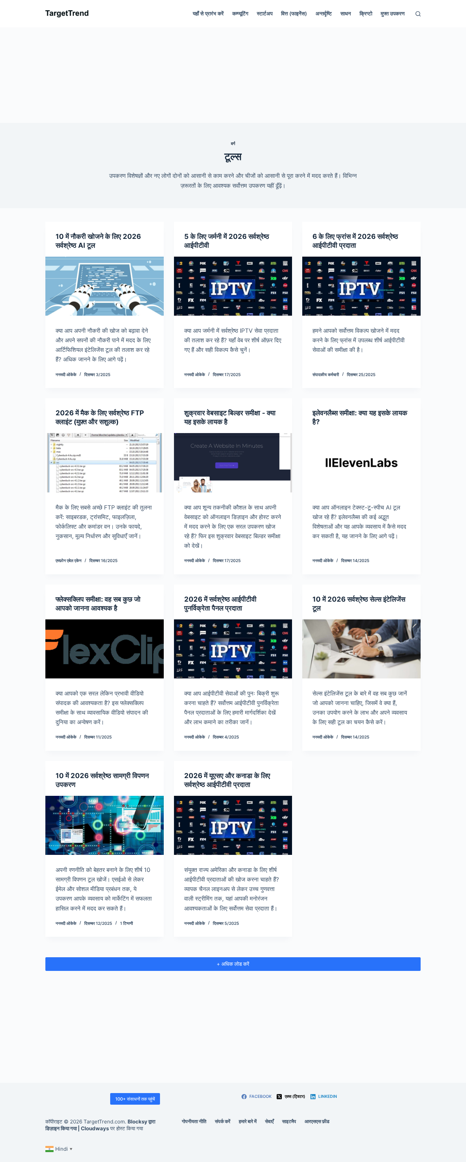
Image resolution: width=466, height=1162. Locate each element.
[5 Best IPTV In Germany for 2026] (233, 286)
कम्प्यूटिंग (240, 13)
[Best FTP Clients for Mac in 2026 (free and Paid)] (104, 462)
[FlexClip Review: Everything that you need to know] (104, 648)
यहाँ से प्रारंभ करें (208, 13)
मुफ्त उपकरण (393, 13)
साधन (345, 13)
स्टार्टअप (265, 13)
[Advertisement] (233, 75)
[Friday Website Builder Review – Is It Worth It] (233, 462)
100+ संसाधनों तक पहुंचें (135, 1099)
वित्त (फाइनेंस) (294, 13)
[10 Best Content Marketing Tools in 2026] (104, 825)
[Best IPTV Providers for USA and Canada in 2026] (233, 825)
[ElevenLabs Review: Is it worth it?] (361, 462)
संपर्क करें (222, 1121)
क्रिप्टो (366, 13)
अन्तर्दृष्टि (324, 13)
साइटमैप (289, 1121)
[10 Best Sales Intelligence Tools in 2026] (361, 648)
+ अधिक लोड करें (233, 964)
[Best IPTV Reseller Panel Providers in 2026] (233, 648)
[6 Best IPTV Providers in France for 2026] (361, 286)
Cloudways (95, 1128)
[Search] (418, 13)
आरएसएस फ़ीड (317, 1121)
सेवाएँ (269, 1121)
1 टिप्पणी (126, 923)
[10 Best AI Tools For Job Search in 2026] (104, 286)
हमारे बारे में (248, 1121)
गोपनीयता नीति (194, 1121)
